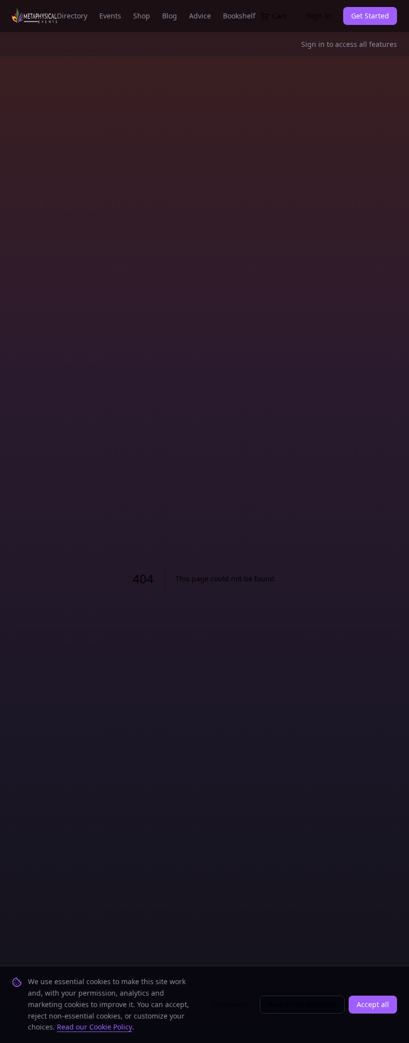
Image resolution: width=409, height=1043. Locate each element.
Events (110, 15)
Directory (72, 15)
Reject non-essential (302, 1004)
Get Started (370, 15)
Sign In (319, 15)
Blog (169, 15)
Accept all (373, 1004)
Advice (200, 15)
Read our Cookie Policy (94, 1027)
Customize (230, 1004)
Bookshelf (239, 15)
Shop (141, 15)
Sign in (313, 44)
